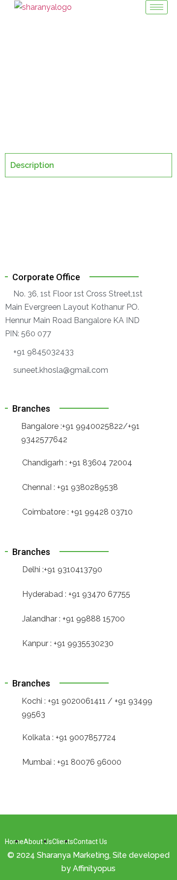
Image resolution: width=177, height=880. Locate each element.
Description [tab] (32, 165)
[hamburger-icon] (157, 7)
